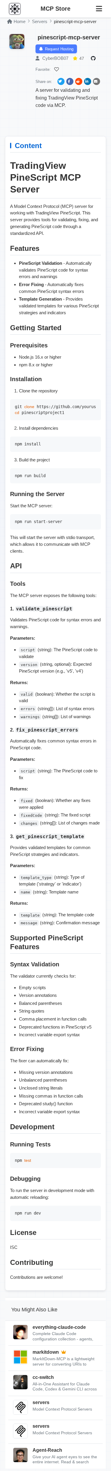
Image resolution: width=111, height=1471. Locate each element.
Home (19, 21)
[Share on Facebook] (69, 81)
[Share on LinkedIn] (87, 81)
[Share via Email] (96, 81)
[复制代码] (95, 405)
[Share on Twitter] (61, 81)
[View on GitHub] (94, 58)
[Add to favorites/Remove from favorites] (57, 69)
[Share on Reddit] (78, 81)
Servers (39, 21)
